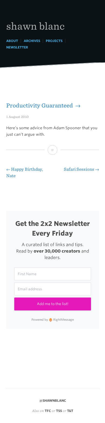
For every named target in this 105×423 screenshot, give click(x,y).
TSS (59, 411)
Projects (54, 41)
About (12, 41)
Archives (32, 41)
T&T (70, 411)
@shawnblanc (52, 400)
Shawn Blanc (35, 25)
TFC (48, 411)
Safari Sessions (81, 169)
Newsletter (17, 47)
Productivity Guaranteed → (43, 105)
